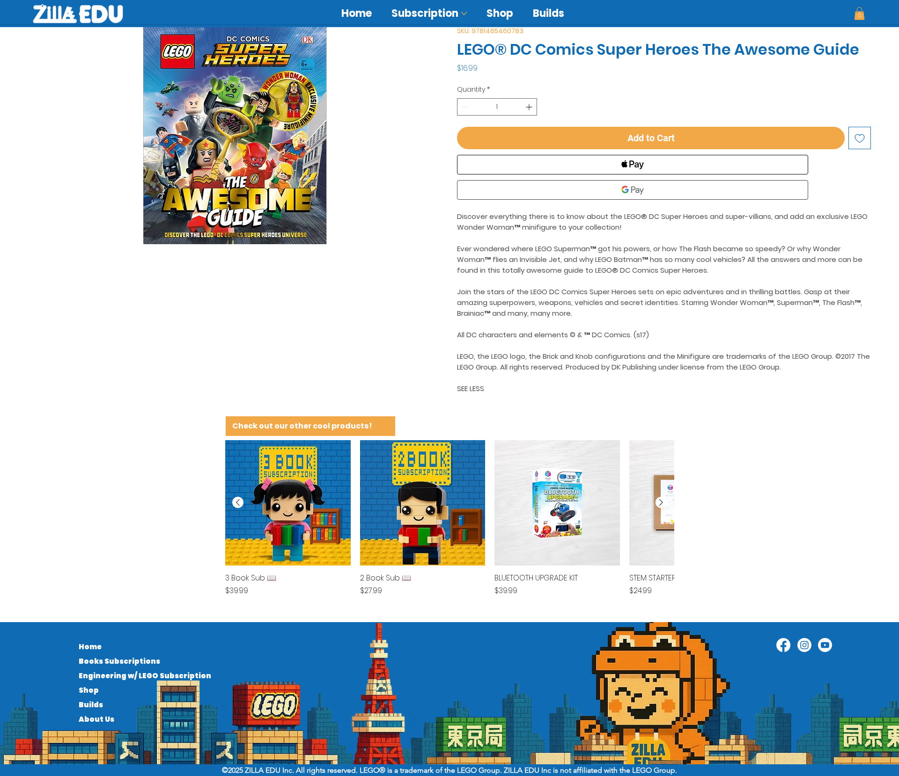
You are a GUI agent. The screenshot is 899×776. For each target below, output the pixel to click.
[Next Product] (661, 502)
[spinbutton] (497, 107)
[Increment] (530, 107)
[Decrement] (464, 107)
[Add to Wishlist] (859, 138)
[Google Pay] (632, 190)
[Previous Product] (237, 502)
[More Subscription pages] (464, 13)
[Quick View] (288, 503)
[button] (859, 13)
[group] (449, 523)
